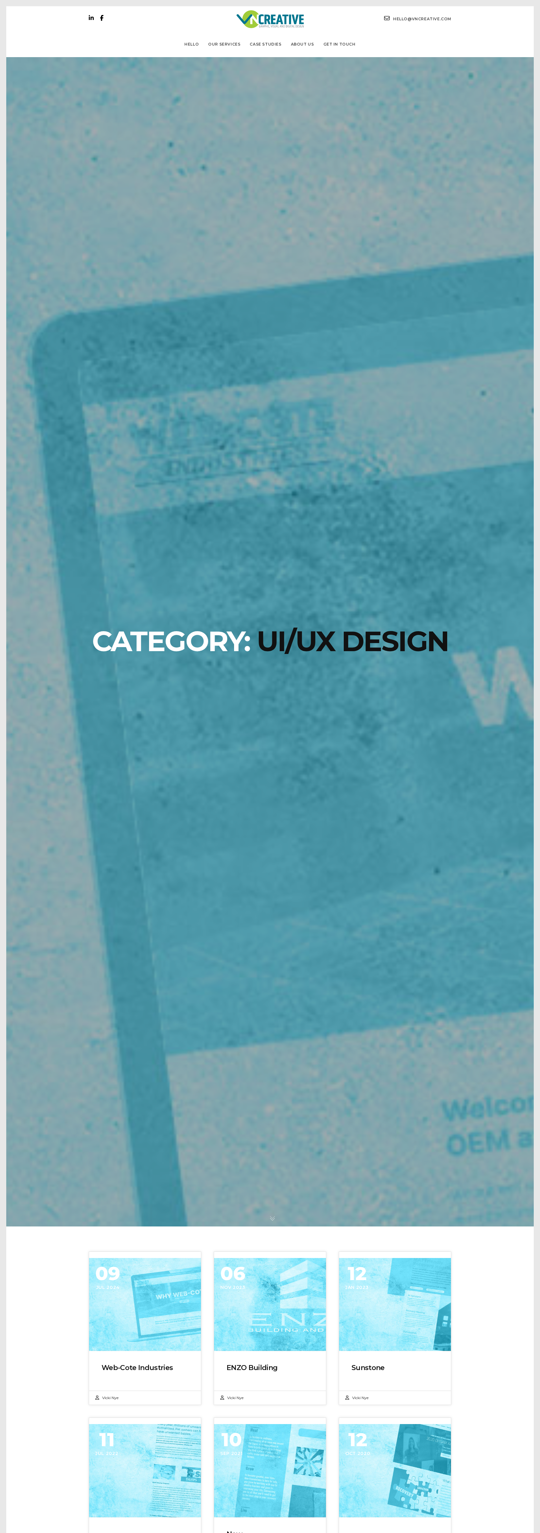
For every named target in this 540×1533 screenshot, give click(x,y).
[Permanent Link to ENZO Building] (270, 1304)
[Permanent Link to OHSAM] (395, 1470)
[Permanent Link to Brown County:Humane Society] (145, 1470)
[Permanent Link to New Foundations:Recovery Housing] (270, 1470)
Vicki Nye (110, 1397)
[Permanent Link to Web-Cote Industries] (145, 1304)
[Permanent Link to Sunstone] (395, 1304)
